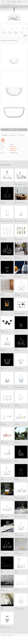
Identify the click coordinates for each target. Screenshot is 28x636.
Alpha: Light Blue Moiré (19, 387)
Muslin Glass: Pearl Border (20, 202)
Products (14, 1)
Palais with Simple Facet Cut (6, 258)
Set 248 (2, 312)
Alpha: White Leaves (19, 368)
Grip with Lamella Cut (5, 553)
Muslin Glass (13, 150)
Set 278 (16, 478)
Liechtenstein (17, 332)
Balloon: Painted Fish (5, 516)
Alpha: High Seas (18, 442)
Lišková (2, 609)
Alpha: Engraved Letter (5, 405)
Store (19, 1)
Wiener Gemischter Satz (19, 535)
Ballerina (2, 479)
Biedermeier (17, 350)
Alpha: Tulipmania (4, 442)
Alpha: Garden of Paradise (6, 461)
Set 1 (1, 182)
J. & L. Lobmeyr (3, 4)
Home (8, 1)
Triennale (16, 461)
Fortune (2, 572)
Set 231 (16, 275)
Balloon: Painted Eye (5, 535)
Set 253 (16, 330)
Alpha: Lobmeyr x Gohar (5, 627)
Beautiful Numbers (18, 239)
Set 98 (2, 256)
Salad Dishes (13, 146)
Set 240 (16, 293)
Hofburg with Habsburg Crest (20, 184)
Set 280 (16, 533)
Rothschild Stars (13, 149)
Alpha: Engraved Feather (19, 609)
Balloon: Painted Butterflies (20, 498)
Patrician (2, 295)
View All (25, 35)
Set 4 (2, 201)
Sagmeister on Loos (4, 332)
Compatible (17, 479)
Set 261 (16, 349)
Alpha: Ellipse (17, 405)
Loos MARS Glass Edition (19, 313)
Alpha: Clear (3, 368)
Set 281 (2, 552)
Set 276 (2, 478)
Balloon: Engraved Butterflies (20, 516)
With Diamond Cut (18, 553)
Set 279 (2, 496)
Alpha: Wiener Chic (4, 387)
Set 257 (2, 349)
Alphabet (16, 572)
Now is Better (3, 239)
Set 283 (2, 570)
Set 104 (16, 256)
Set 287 (16, 589)
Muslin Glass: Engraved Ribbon (7, 221)
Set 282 (16, 552)
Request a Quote (14, 129)
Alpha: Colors (17, 424)
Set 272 (16, 459)
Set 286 (2, 589)
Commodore (3, 350)
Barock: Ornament (18, 276)
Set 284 (16, 570)
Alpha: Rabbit (3, 424)
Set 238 (2, 293)
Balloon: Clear (3, 498)
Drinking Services (10, 4)
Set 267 (2, 367)
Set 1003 (2, 607)
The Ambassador (18, 295)
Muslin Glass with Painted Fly (20, 221)
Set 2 (15, 182)
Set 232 (2, 275)
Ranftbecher (3, 276)
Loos (1, 313)
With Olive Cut (18, 258)
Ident (16, 590)
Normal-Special (4, 590)
